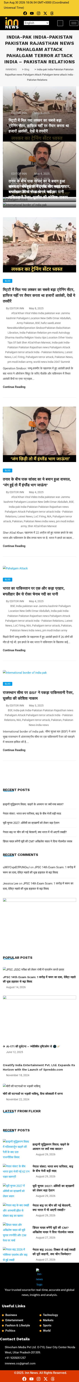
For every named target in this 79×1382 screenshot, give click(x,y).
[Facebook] (25, 13)
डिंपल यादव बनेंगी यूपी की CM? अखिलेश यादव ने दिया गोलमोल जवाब (37, 841)
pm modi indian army (19, 361)
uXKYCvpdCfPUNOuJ (16, 867)
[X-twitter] (45, 13)
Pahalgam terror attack (39, 357)
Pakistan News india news (39, 521)
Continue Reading (14, 387)
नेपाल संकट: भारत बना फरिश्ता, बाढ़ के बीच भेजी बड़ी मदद (32, 813)
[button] (60, 23)
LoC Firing (18, 357)
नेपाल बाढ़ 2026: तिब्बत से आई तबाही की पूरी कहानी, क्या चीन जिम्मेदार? (54, 1252)
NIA (49, 516)
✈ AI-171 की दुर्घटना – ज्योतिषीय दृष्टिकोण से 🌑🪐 (31, 1046)
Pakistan (17, 521)
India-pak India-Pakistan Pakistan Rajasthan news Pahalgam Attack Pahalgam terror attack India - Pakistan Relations (37, 347)
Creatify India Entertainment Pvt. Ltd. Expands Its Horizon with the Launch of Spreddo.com (39, 1067)
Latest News (25, 516)
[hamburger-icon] (74, 23)
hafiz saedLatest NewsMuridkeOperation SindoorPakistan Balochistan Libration (38, 327)
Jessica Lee (10, 883)
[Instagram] (38, 13)
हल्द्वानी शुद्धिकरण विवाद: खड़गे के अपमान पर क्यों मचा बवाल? (33, 804)
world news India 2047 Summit (51, 361)
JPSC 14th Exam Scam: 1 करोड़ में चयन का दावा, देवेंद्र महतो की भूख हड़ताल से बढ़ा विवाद (39, 979)
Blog (7, 281)
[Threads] (52, 13)
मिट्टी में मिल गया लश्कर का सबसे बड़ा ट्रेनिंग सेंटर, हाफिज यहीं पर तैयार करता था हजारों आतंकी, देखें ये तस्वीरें (39, 125)
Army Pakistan (25, 323)
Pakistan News (63, 357)
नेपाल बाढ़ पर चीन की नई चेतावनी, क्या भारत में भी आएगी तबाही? (35, 832)
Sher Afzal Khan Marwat (42, 526)
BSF (37, 323)
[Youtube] (32, 13)
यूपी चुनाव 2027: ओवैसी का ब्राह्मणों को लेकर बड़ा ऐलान (31, 823)
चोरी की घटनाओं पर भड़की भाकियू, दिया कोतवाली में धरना (33, 1093)
